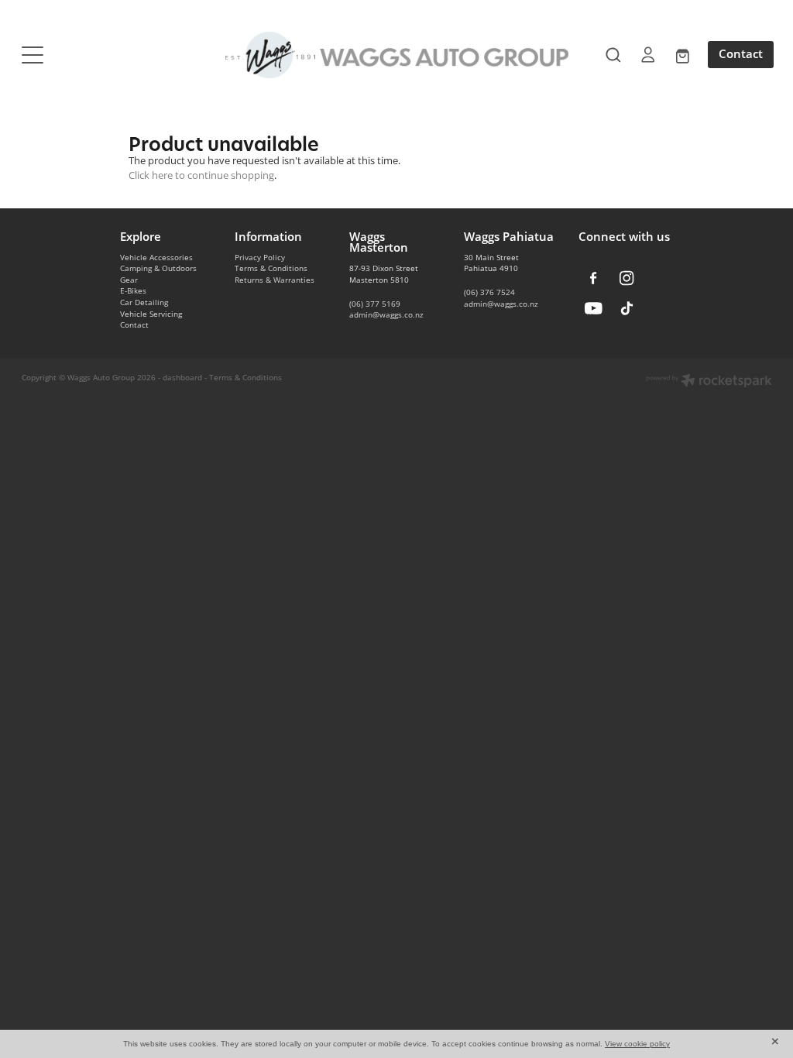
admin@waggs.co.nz (386, 314)
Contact (741, 53)
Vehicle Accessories (156, 257)
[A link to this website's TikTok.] (627, 308)
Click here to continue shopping (201, 175)
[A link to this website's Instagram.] (627, 278)
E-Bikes (133, 290)
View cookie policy (637, 1043)
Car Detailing (144, 302)
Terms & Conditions (271, 268)
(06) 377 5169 (374, 303)
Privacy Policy (260, 257)
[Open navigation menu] (115, 55)
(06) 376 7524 (489, 292)
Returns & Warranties (274, 279)
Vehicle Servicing (151, 313)
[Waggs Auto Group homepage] (396, 55)
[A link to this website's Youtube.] (593, 308)
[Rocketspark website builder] (709, 381)
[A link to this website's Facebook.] (593, 278)
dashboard (182, 377)
